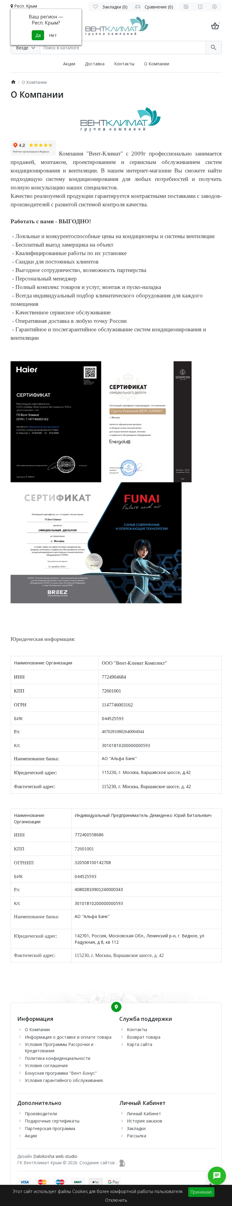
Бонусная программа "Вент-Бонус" (61, 1073)
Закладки (136, 1128)
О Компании (156, 64)
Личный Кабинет (144, 1113)
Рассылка (136, 1136)
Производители (41, 1113)
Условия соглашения (46, 1065)
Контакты (124, 64)
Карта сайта (139, 1044)
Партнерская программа (50, 1128)
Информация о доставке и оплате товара (68, 1037)
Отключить (116, 1200)
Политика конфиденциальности (57, 1058)
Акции (69, 64)
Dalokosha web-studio (55, 1156)
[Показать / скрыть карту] (116, 1007)
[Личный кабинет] (214, 6)
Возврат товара (143, 1037)
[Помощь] (200, 6)
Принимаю (201, 1192)
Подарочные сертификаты (52, 1121)
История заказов (144, 1121)
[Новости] (186, 6)
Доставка (95, 64)
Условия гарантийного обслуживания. (64, 1080)
